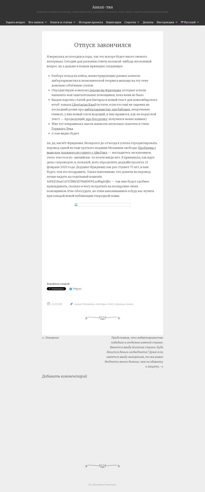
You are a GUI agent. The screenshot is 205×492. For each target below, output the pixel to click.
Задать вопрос (15, 22)
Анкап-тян (102, 7)
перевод (120, 304)
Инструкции (165, 22)
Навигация (113, 22)
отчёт (110, 304)
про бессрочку (96, 119)
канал (78, 304)
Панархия (50, 337)
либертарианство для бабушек (107, 109)
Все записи (36, 22)
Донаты (148, 22)
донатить (110, 484)
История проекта (91, 22)
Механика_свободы (94, 304)
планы (129, 304)
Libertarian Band (84, 104)
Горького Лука (62, 128)
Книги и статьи (61, 22)
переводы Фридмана (105, 90)
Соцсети (130, 22)
